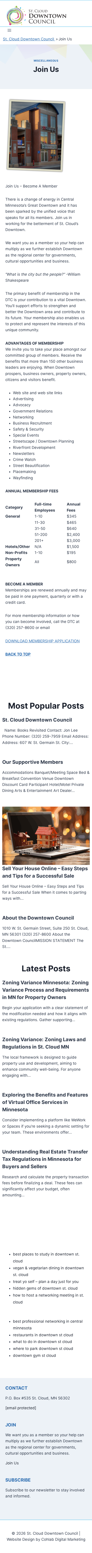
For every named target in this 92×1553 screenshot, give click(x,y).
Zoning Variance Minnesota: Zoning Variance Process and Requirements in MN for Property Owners (45, 990)
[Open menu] (9, 30)
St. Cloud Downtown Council (37, 720)
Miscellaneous (46, 60)
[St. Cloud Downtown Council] (36, 16)
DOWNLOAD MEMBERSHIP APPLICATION (42, 641)
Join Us (12, 1463)
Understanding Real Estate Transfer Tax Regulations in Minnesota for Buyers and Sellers (45, 1159)
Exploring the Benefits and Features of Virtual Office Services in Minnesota (45, 1102)
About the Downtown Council (38, 918)
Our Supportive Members (32, 762)
